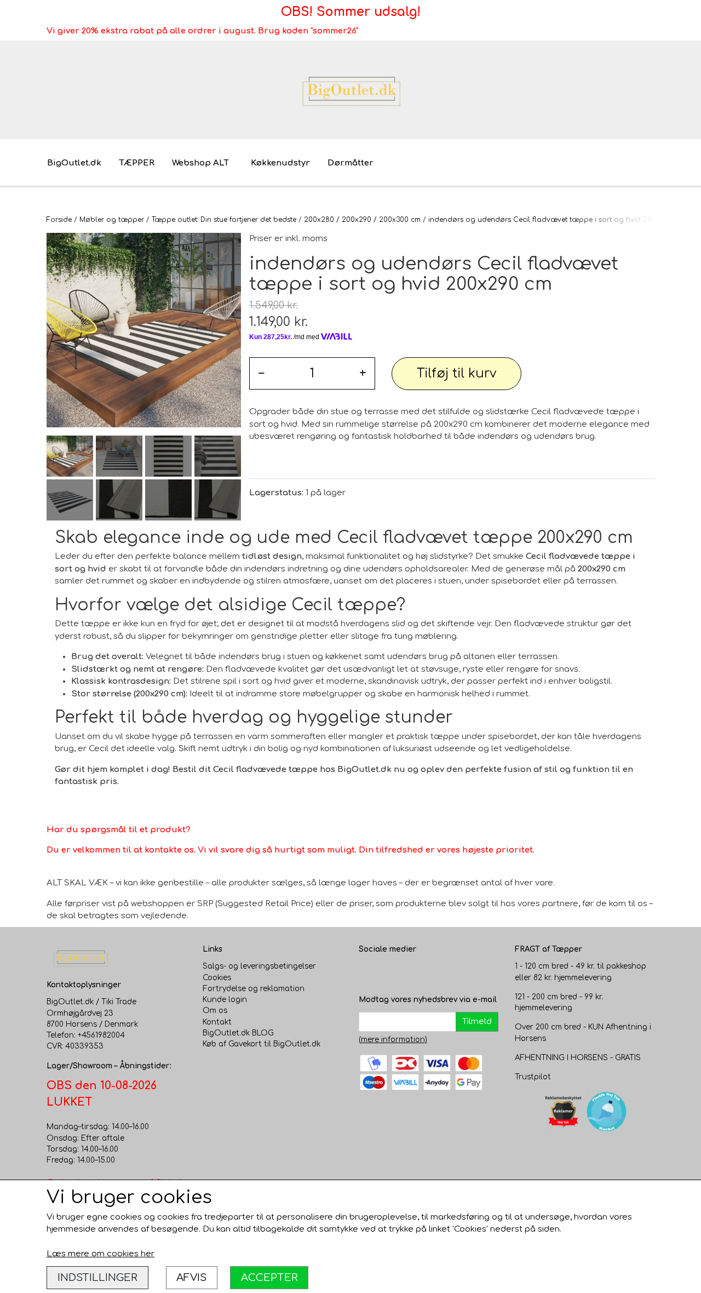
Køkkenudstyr (280, 163)
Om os (215, 1010)
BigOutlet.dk (74, 163)
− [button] (261, 373)
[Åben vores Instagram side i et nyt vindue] (389, 972)
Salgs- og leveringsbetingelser (259, 966)
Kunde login (225, 1000)
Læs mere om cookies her (100, 1253)
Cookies (217, 978)
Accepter (269, 1277)
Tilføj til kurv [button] (456, 373)
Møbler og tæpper (111, 220)
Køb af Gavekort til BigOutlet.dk (261, 1044)
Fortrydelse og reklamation (253, 989)
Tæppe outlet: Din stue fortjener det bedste (224, 220)
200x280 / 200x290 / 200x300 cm (362, 220)
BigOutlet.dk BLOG (238, 1033)
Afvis (191, 1277)
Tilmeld (477, 1021)
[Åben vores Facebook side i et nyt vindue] (367, 972)
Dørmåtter (350, 163)
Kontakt (217, 1022)
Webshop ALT (200, 163)
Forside (59, 220)
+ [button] (362, 373)
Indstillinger (97, 1277)
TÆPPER (136, 163)
